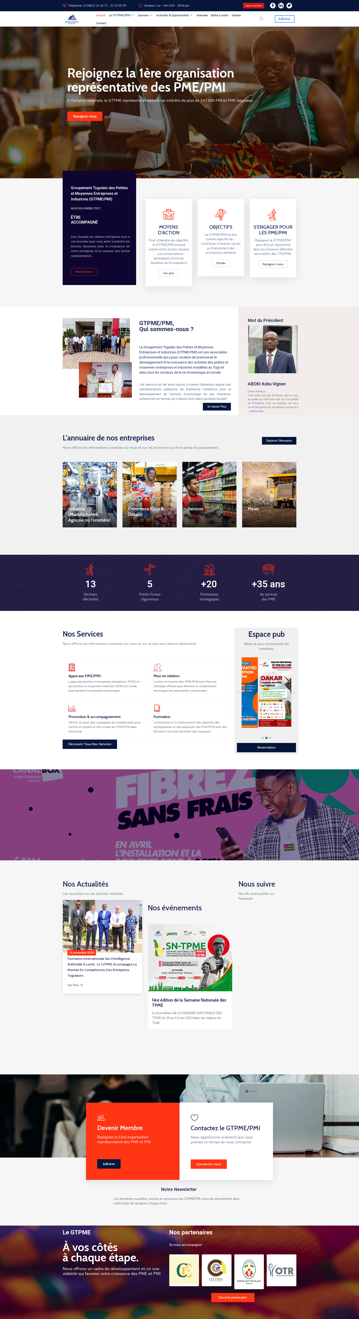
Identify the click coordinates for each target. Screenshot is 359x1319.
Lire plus (168, 273)
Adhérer (109, 1164)
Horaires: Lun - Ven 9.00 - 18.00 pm (166, 5)
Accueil (101, 15)
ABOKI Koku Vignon (267, 384)
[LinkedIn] (281, 5)
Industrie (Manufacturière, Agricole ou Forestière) (89, 514)
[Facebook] (273, 5)
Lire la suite (256, 411)
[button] (263, 738)
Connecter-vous (208, 1164)
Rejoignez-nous (85, 116)
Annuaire (202, 15)
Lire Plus (73, 985)
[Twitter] (289, 5)
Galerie (236, 15)
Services (143, 15)
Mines (253, 508)
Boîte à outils (220, 15)
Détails (220, 263)
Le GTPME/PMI (120, 15)
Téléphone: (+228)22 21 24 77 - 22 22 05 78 (97, 5)
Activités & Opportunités (172, 15)
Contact (101, 23)
